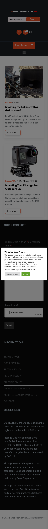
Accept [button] (25, 274)
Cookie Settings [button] (12, 274)
